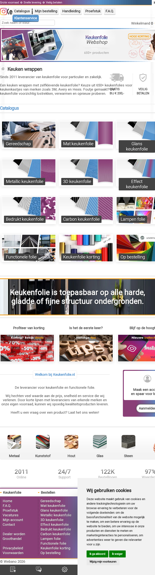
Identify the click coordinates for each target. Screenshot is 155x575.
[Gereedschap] (29, 147)
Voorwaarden (13, 553)
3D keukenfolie (77, 181)
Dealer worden (14, 534)
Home (7, 501)
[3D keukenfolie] (86, 185)
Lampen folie (133, 219)
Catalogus (22, 11)
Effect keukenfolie (137, 184)
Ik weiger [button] (117, 553)
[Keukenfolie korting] (86, 261)
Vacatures (11, 515)
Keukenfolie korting (81, 257)
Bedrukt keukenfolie (25, 219)
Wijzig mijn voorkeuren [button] (103, 561)
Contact (9, 525)
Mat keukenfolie (78, 143)
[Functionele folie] (29, 261)
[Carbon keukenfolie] (86, 223)
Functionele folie (21, 257)
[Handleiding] (86, 361)
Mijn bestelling (46, 11)
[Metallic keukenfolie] (29, 185)
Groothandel (12, 539)
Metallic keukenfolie (24, 181)
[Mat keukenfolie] (86, 147)
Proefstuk (93, 11)
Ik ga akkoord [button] (97, 553)
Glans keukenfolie (137, 146)
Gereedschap (18, 143)
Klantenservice (25, 18)
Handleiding (71, 11)
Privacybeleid (13, 548)
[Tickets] (38, 571)
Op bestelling (133, 257)
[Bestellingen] (13, 571)
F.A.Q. (109, 11)
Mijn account (13, 520)
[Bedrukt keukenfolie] (29, 223)
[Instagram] (5, 14)
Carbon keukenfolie (81, 219)
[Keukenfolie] (3, 69)
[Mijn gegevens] (64, 571)
